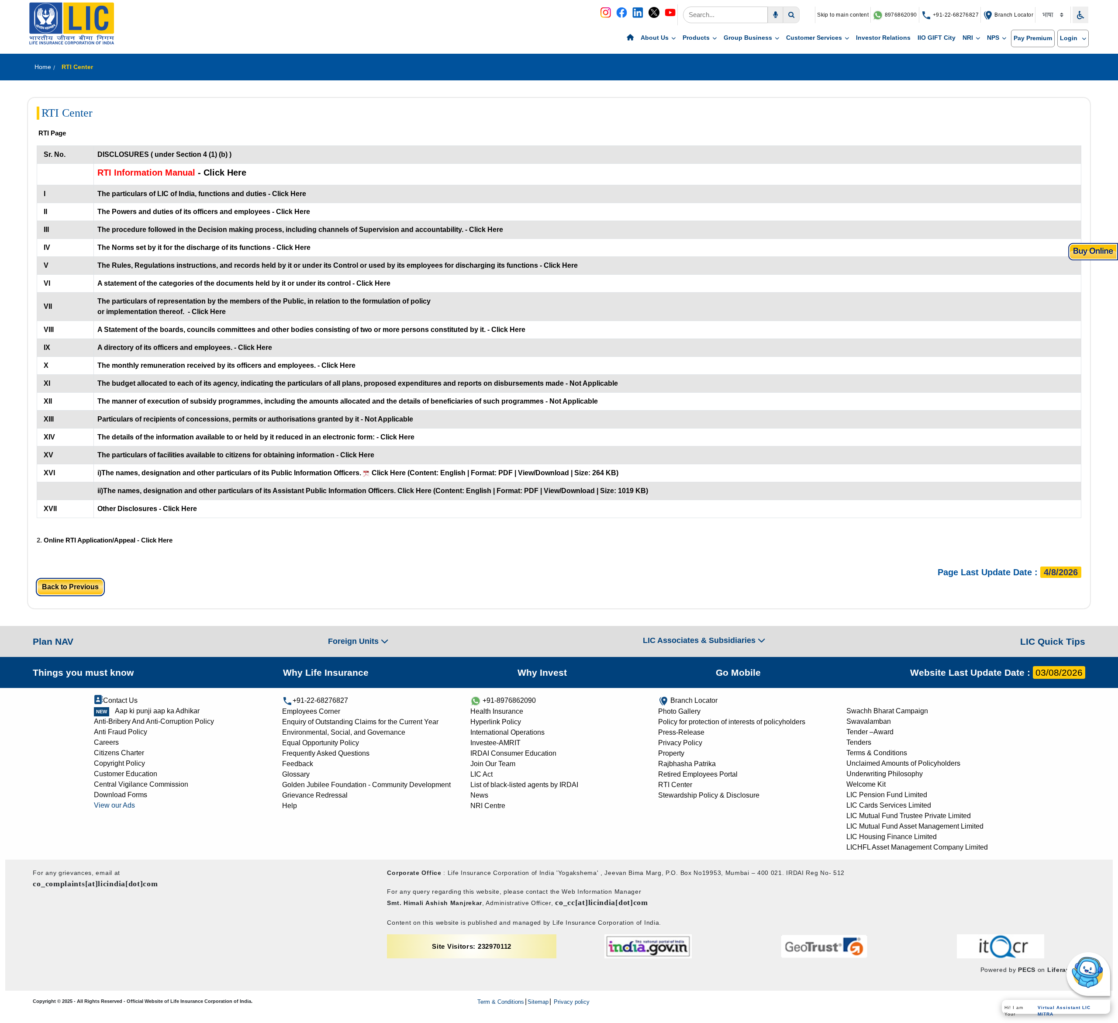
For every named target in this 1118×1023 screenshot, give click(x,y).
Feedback (297, 763)
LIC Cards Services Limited (888, 805)
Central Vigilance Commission (141, 784)
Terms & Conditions (876, 753)
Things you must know (83, 672)
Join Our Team (492, 763)
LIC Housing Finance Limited (891, 836)
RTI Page (52, 133)
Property (671, 753)
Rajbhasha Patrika (687, 763)
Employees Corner (311, 711)
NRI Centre (487, 805)
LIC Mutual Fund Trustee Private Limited (908, 815)
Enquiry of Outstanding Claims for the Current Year (360, 722)
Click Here (388, 473)
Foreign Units (354, 641)
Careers (106, 742)
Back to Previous (70, 587)
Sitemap (538, 1002)
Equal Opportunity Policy (320, 743)
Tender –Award (870, 732)
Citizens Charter (119, 753)
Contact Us (120, 700)
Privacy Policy (680, 743)
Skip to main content (843, 15)
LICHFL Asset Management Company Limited (917, 847)
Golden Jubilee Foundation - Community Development (366, 784)
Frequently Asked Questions (325, 753)
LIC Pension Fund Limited (886, 794)
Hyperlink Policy (495, 722)
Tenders (858, 742)
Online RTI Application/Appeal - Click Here (108, 540)
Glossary (296, 774)
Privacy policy (571, 1002)
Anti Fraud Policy (120, 732)
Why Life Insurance (326, 672)
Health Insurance (496, 711)
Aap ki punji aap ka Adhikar (157, 711)
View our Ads (114, 805)
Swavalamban (868, 721)
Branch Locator (1013, 15)
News (479, 795)
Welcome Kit (866, 784)
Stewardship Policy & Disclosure (708, 795)
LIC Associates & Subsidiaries (700, 640)
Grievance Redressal (315, 795)
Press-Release (681, 732)
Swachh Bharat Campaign (887, 711)
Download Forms (120, 794)
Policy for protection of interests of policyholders (731, 722)
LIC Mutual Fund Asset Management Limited (914, 826)
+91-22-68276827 (955, 15)
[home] (630, 38)
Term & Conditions (500, 1002)
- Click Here (220, 172)
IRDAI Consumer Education (513, 753)
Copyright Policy (119, 763)
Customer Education (125, 774)
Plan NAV (53, 641)
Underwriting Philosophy (884, 774)
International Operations (507, 732)
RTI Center (675, 784)
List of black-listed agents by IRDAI (524, 784)
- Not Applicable (591, 383)
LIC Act (481, 774)
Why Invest (542, 672)
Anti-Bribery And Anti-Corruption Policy (154, 721)
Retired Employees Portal (698, 774)
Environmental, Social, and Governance (343, 732)
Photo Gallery (679, 711)
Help (289, 805)
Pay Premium (1033, 38)
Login (1069, 38)
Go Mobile (738, 672)
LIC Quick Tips (1052, 641)
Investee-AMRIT (495, 743)
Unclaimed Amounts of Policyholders (903, 763)
